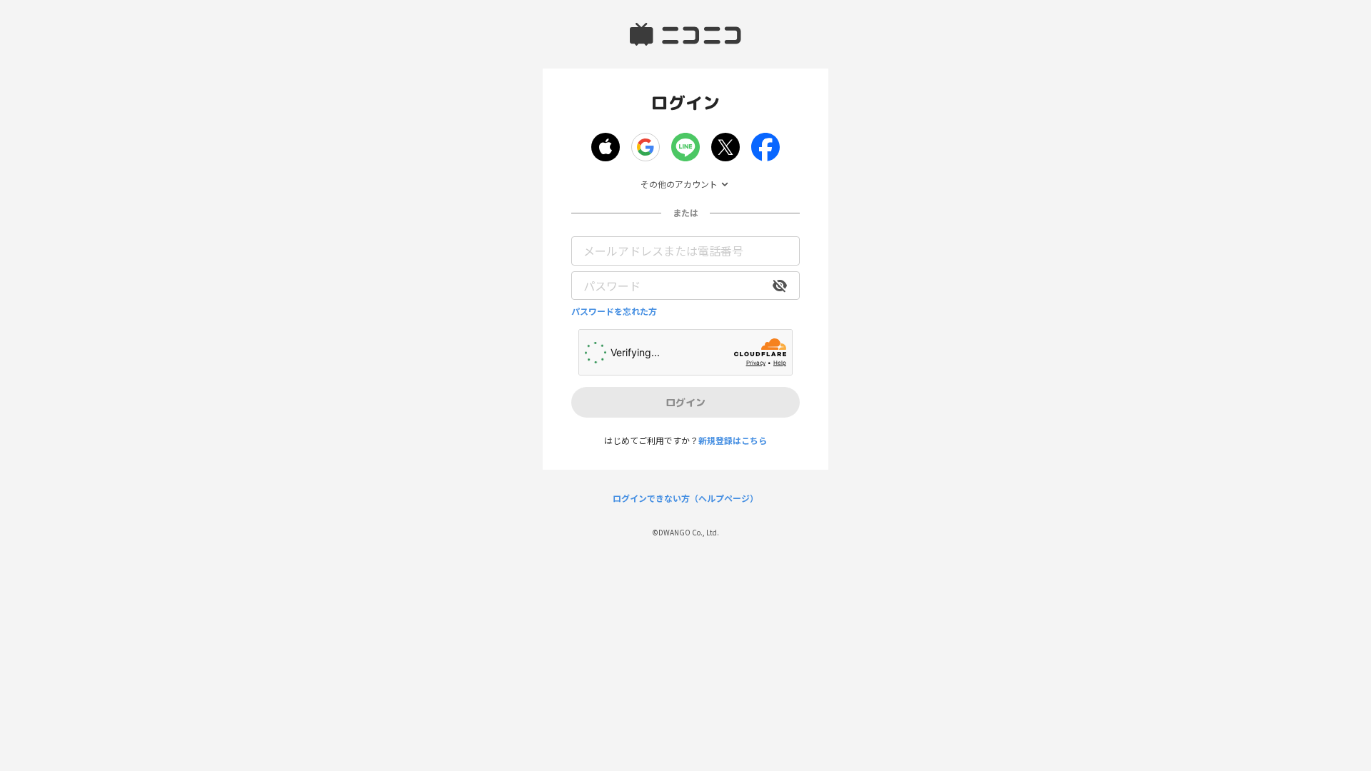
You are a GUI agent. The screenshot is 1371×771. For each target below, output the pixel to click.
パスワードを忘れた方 (614, 311)
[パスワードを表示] (779, 285)
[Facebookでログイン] (765, 147)
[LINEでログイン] (685, 147)
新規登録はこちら (732, 440)
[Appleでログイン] (605, 147)
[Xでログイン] (725, 147)
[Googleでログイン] (645, 147)
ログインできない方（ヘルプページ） (685, 498)
